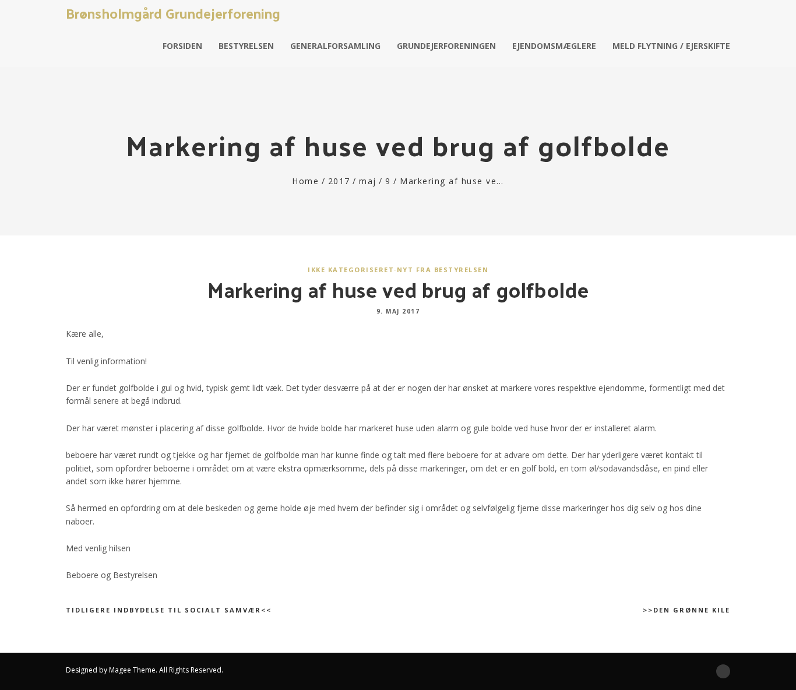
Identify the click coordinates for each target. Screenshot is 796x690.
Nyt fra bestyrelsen (443, 269)
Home (305, 180)
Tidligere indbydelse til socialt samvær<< (169, 609)
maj (367, 180)
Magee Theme (132, 670)
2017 (339, 180)
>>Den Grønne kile (686, 609)
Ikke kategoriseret (351, 269)
